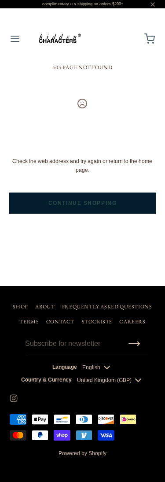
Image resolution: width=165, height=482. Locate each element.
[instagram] (13, 398)
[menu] (15, 38)
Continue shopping (82, 203)
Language (64, 367)
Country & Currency (46, 380)
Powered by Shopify (82, 453)
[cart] (150, 38)
